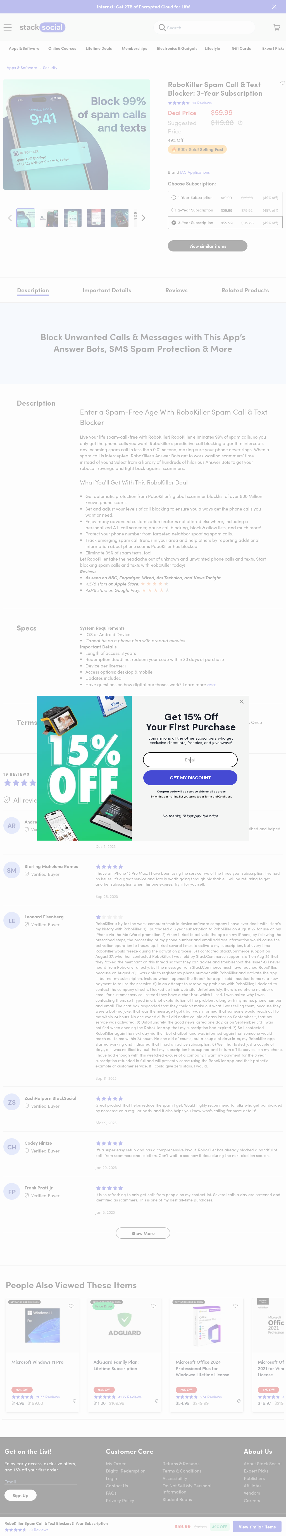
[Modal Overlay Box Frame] (143, 768)
